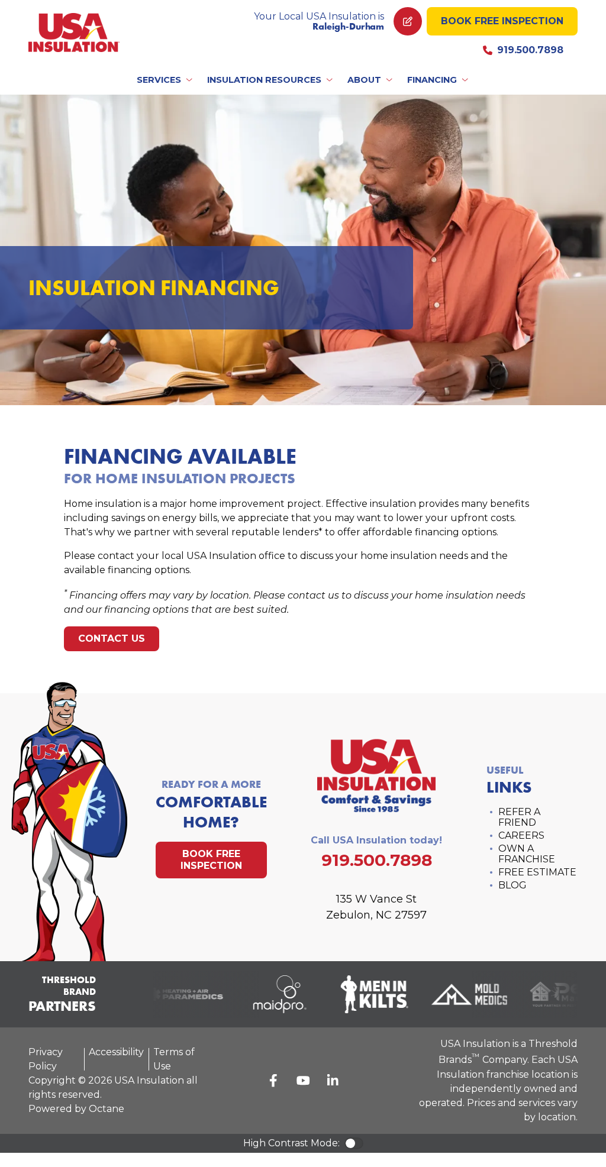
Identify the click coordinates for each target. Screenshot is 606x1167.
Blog (512, 885)
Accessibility (116, 1052)
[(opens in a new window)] (180, 994)
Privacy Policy (45, 1059)
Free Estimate (537, 872)
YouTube (303, 1080)
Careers (521, 835)
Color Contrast (353, 1143)
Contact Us (111, 638)
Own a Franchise (526, 854)
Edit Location (408, 21)
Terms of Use (174, 1059)
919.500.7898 (530, 50)
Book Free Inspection (502, 21)
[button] (165, 80)
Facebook (273, 1080)
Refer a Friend (519, 817)
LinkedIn (332, 1080)
